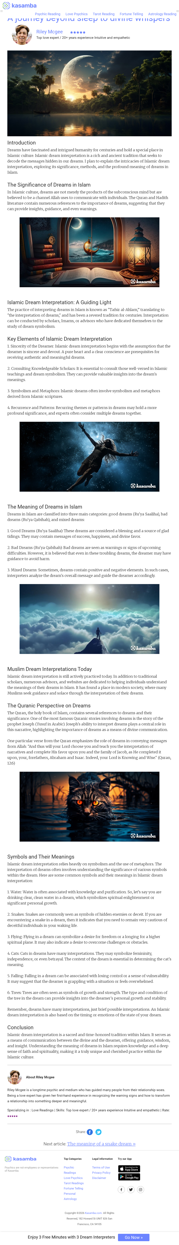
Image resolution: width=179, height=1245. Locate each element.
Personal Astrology (70, 1196)
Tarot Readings (74, 1183)
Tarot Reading (103, 14)
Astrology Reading (162, 14)
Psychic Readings (70, 1170)
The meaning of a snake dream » (101, 1144)
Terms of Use (101, 1167)
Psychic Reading (47, 14)
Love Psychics (77, 14)
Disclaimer (99, 1178)
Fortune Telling (131, 14)
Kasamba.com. (93, 1213)
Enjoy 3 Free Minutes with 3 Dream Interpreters (85, 1237)
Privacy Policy (101, 1172)
